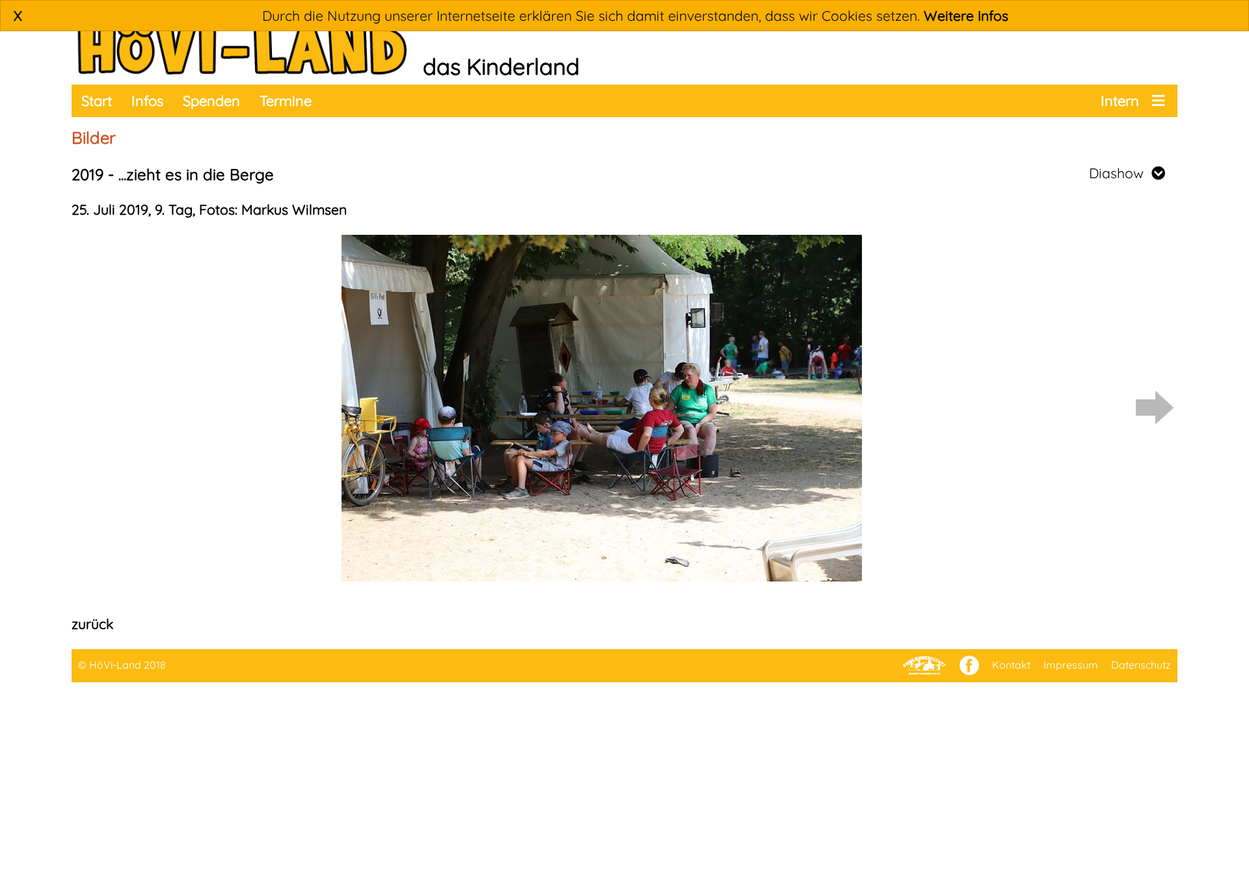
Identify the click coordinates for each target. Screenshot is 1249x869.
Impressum (1070, 664)
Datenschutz (1141, 664)
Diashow (1120, 173)
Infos (147, 101)
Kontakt (1011, 664)
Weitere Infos (966, 15)
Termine (286, 101)
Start (96, 101)
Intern (1120, 101)
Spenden (211, 101)
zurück (92, 623)
